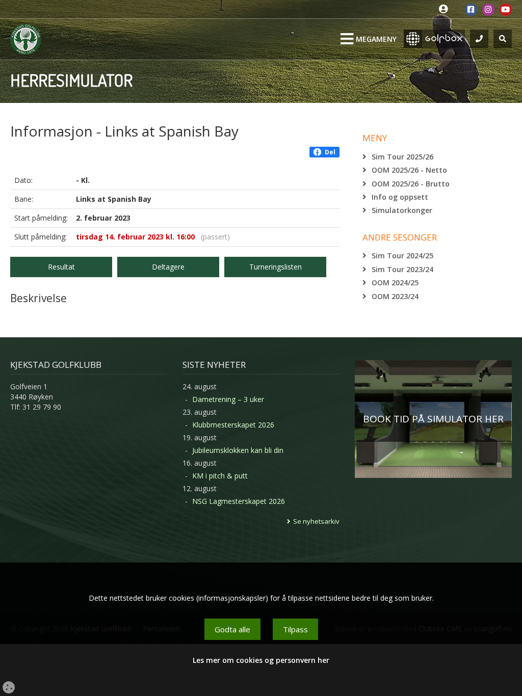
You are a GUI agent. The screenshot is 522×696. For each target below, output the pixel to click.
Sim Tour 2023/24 (402, 269)
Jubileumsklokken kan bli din (237, 450)
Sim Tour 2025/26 (402, 157)
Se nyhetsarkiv (316, 521)
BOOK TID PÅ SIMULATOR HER (433, 418)
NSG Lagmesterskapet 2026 (238, 501)
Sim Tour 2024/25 (402, 255)
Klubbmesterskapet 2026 (233, 425)
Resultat (61, 267)
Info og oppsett (400, 197)
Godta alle (232, 629)
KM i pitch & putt (220, 475)
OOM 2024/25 (395, 282)
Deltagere (168, 267)
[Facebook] (471, 10)
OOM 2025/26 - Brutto (411, 184)
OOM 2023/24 (395, 296)
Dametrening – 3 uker (228, 399)
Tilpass (295, 629)
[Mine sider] (446, 9)
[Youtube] (506, 10)
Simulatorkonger (402, 210)
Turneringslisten (275, 267)
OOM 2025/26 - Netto (409, 170)
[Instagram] (488, 10)
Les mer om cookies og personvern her (261, 660)
